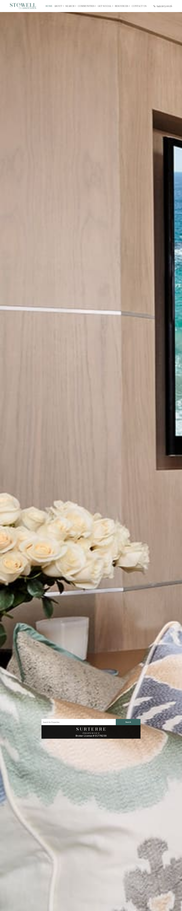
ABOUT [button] (58, 5)
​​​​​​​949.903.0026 (164, 6)
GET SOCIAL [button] (104, 5)
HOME (49, 5)
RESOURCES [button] (121, 5)
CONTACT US (139, 5)
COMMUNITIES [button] (86, 5)
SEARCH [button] (69, 5)
